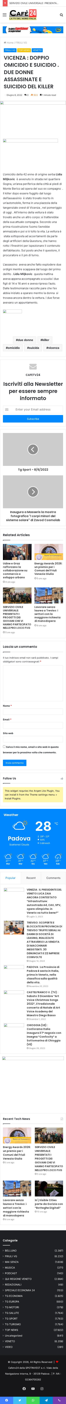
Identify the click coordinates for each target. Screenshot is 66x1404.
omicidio (14, 348)
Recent (31, 878)
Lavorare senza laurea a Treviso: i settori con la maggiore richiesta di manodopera (47, 614)
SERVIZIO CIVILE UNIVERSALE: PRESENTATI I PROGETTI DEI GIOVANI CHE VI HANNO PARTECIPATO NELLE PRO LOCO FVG (17, 617)
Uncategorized (13, 1335)
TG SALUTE (12, 1312)
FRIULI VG (21, 42)
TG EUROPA (12, 1301)
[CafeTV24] (22, 14)
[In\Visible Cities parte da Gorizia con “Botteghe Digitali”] (49, 1188)
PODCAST (11, 1273)
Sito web (8, 733)
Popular (11, 878)
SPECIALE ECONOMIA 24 (20, 1290)
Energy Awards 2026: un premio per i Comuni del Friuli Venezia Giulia (48, 569)
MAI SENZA (12, 1261)
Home (10, 42)
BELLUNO (10, 1250)
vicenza (53, 348)
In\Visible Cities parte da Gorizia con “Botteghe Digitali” (49, 1204)
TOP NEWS (24, 50)
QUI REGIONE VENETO (18, 1278)
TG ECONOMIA (14, 1295)
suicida (34, 348)
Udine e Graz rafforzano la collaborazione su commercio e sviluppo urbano (15, 570)
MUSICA (10, 1267)
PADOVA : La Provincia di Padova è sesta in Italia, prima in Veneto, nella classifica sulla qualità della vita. (43, 974)
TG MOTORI (12, 1307)
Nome (7, 705)
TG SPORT (11, 1318)
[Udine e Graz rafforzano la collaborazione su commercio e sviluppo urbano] (17, 552)
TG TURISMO (13, 1324)
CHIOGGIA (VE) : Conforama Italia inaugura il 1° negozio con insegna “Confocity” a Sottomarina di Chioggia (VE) (44, 1034)
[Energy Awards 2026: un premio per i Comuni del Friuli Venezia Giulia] (48, 552)
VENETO (37, 50)
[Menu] (4, 16)
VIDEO (8, 1346)
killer (45, 340)
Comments (53, 878)
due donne (25, 340)
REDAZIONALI (13, 1284)
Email (7, 719)
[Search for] (61, 16)
